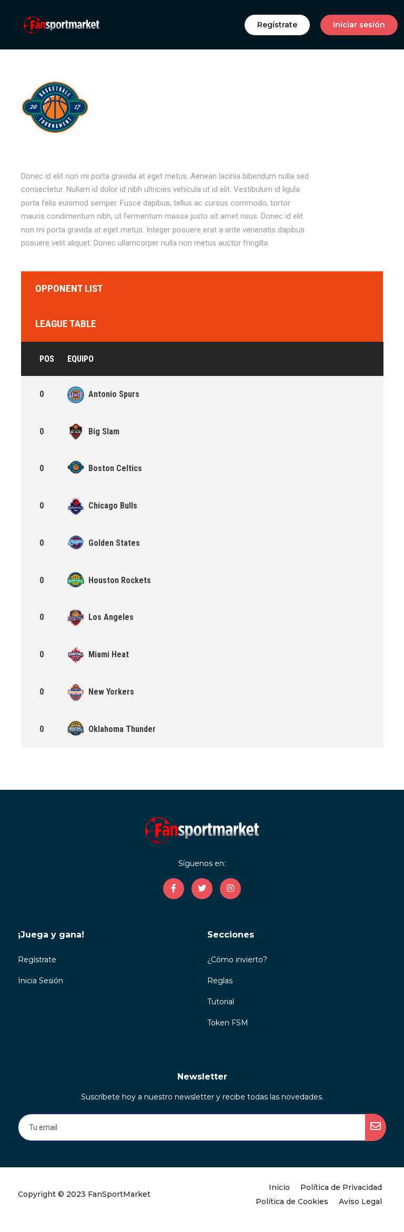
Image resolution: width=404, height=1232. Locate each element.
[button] (277, 25)
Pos (46, 359)
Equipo (80, 359)
